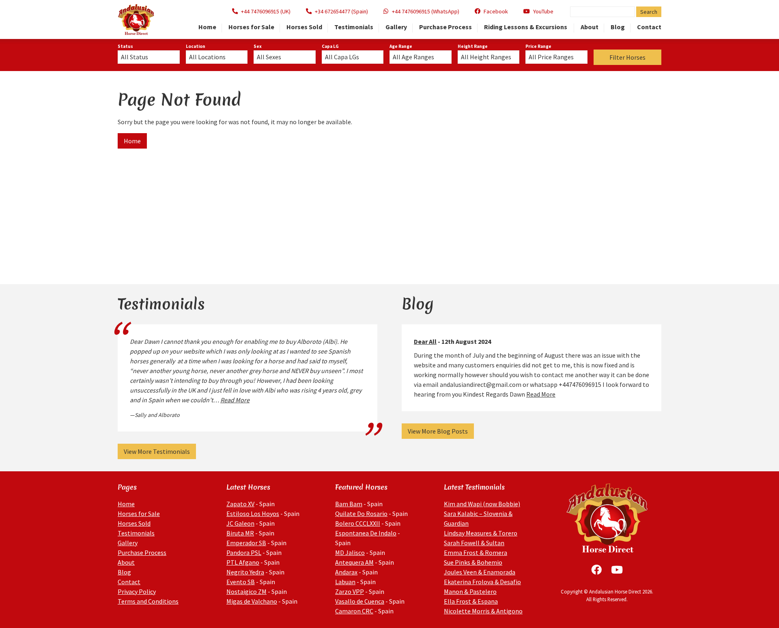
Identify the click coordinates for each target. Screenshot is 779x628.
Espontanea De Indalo (365, 533)
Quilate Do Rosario (361, 513)
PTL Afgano (242, 562)
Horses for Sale (251, 27)
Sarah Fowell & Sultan (474, 543)
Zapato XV (240, 504)
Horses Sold (304, 27)
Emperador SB (246, 543)
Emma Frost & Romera (475, 552)
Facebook (496, 11)
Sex (258, 46)
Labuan (345, 582)
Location (195, 46)
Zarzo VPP (349, 591)
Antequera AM (354, 562)
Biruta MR (240, 533)
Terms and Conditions (148, 601)
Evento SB (240, 582)
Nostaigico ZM (246, 591)
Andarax (346, 572)
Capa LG (330, 46)
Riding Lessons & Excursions (526, 27)
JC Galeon (240, 523)
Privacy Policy (137, 591)
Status (125, 46)
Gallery (396, 27)
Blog (618, 27)
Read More (235, 400)
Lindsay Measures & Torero (480, 533)
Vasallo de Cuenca (359, 601)
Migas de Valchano (251, 601)
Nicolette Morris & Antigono (483, 611)
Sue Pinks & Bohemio (473, 562)
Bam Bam (348, 504)
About (589, 27)
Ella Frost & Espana (471, 601)
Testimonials (353, 27)
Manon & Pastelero (470, 591)
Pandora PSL (243, 552)
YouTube (543, 11)
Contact (649, 27)
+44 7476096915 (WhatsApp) (425, 11)
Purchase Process (445, 27)
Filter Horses (627, 57)
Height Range (473, 46)
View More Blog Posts (438, 431)
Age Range (401, 46)
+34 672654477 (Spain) (341, 11)
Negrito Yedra (245, 572)
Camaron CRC (354, 611)
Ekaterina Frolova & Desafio (482, 582)
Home (207, 27)
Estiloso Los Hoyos (252, 513)
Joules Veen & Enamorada (479, 572)
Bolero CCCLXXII (357, 523)
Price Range (538, 46)
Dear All (425, 341)
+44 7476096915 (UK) (266, 11)
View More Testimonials (157, 451)
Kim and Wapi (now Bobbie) (482, 504)
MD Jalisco (350, 552)
